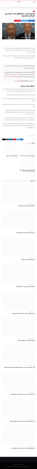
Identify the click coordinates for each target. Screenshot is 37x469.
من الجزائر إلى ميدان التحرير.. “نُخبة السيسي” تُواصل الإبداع (22, 394)
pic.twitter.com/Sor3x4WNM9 (10, 76)
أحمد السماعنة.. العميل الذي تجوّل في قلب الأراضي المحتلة (22, 421)
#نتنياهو (17, 74)
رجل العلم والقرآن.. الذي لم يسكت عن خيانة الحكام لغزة (23, 448)
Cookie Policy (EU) (15, 466)
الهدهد (27, 7)
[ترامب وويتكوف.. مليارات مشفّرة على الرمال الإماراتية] (18, 300)
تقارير (34, 338)
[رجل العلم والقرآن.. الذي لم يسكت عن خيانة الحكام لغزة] (18, 435)
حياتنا (34, 311)
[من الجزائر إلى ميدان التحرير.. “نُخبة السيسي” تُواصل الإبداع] (18, 381)
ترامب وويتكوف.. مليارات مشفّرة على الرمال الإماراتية (23, 313)
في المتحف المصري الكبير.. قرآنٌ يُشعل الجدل (25, 232)
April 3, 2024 (17, 81)
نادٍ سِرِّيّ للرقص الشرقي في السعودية (27, 155)
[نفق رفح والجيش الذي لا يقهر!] (10, 149)
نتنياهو (28, 98)
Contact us (28, 466)
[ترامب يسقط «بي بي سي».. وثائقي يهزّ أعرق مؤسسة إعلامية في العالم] (27, 164)
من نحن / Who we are (21, 466)
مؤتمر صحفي (29, 135)
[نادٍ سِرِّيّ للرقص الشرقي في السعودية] (27, 149)
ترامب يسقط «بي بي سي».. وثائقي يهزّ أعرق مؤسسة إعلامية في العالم (27, 170)
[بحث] (2, 2)
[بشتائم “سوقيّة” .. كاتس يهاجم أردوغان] (18, 327)
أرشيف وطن (29, 7)
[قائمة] (34, 2)
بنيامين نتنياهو (33, 135)
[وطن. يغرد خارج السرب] (18, 1)
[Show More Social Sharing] (13, 21)
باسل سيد (33, 18)
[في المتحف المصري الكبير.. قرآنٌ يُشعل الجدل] (18, 220)
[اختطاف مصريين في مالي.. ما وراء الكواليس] (18, 273)
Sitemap (25, 466)
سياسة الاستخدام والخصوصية (10, 466)
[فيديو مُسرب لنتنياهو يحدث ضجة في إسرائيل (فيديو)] (18, 31)
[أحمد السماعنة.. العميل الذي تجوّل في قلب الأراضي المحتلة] (18, 408)
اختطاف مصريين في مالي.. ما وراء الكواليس (25, 286)
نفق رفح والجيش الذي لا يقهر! (12, 155)
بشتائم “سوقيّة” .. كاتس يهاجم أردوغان (26, 340)
